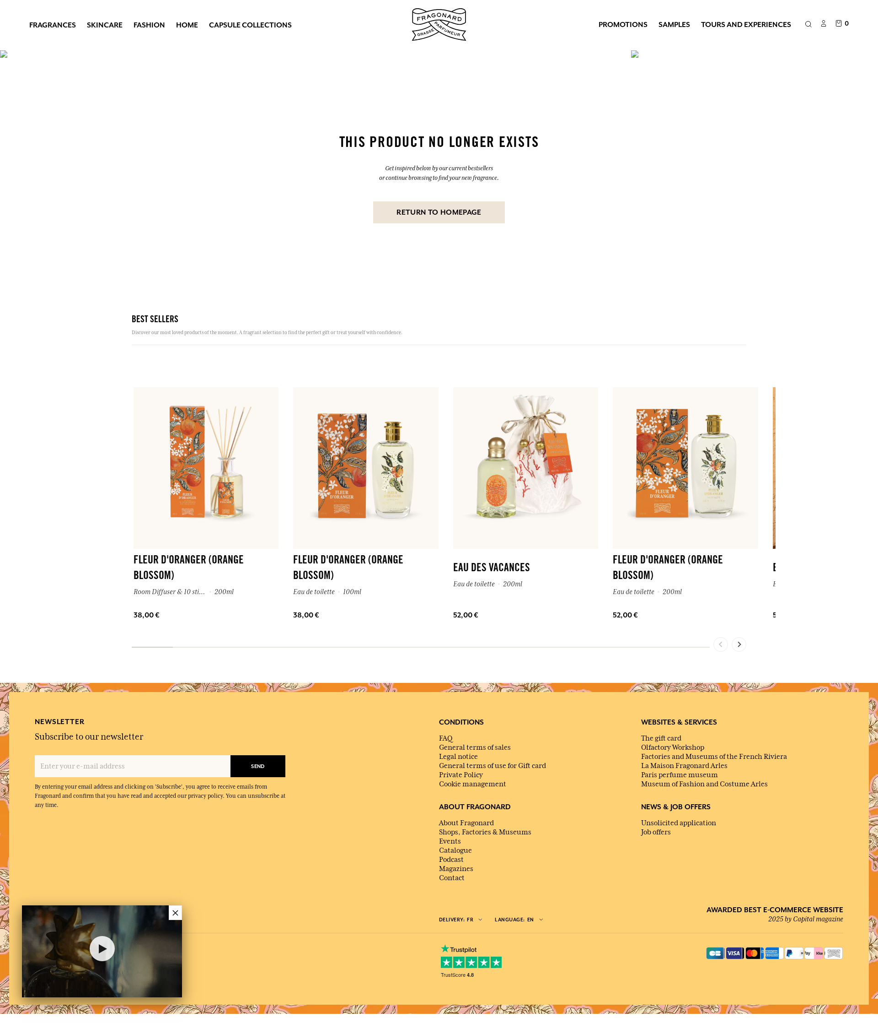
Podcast (451, 859)
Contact (452, 878)
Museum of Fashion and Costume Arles (704, 784)
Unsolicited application (678, 823)
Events (450, 841)
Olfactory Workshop (672, 747)
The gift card (661, 738)
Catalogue (455, 850)
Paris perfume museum (679, 775)
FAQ (445, 738)
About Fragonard (466, 823)
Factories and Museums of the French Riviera (714, 756)
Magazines (456, 869)
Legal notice (458, 756)
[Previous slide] (720, 644)
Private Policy (461, 775)
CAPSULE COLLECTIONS (250, 24)
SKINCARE (105, 24)
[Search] (808, 25)
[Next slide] (739, 644)
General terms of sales (475, 747)
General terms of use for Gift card (492, 766)
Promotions (623, 24)
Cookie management (472, 784)
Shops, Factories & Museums (485, 832)
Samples (674, 24)
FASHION (149, 24)
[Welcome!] (439, 23)
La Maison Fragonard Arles (684, 766)
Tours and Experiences (746, 24)
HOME (187, 24)
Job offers (656, 832)
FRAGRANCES (52, 24)
